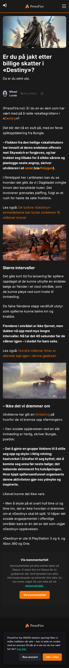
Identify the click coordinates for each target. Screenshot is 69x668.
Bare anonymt (30, 657)
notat (29, 168)
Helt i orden (52, 657)
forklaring (42, 414)
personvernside (34, 585)
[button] (34, 578)
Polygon (46, 168)
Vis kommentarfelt (34, 594)
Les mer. (22, 649)
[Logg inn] (5, 6)
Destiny (10, 118)
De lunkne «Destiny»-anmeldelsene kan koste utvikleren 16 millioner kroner (31, 213)
